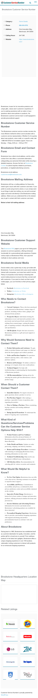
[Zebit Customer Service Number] (27, 649)
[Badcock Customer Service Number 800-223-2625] (10, 636)
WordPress (4, 695)
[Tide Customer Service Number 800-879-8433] (27, 623)
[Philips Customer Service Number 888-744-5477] (10, 674)
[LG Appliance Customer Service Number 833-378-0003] (10, 649)
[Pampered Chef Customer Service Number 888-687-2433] (27, 674)
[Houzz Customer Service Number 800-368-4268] (10, 623)
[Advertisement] (19, 60)
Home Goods (23, 21)
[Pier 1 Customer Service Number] (27, 662)
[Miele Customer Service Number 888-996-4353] (27, 636)
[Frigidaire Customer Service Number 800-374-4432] (10, 662)
